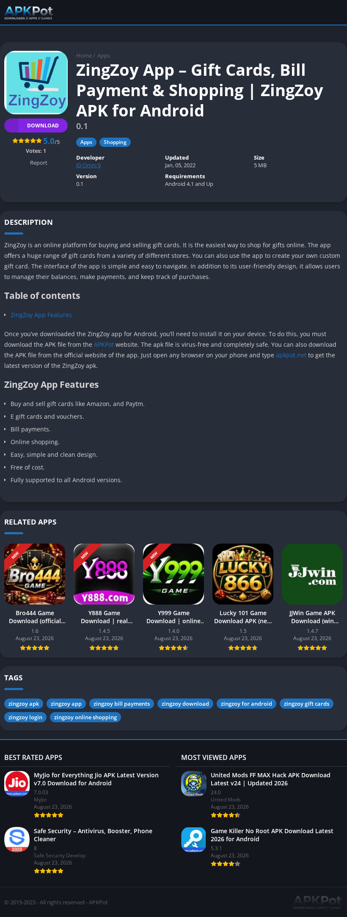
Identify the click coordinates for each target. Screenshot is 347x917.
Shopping (115, 142)
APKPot (105, 344)
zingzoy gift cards (306, 703)
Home (84, 55)
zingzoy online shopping (85, 717)
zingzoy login (25, 717)
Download (43, 125)
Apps (103, 55)
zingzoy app (66, 703)
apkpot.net (291, 355)
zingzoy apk (23, 703)
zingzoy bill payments (122, 703)
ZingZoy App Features (41, 315)
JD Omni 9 (88, 165)
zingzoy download (185, 703)
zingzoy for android (246, 703)
